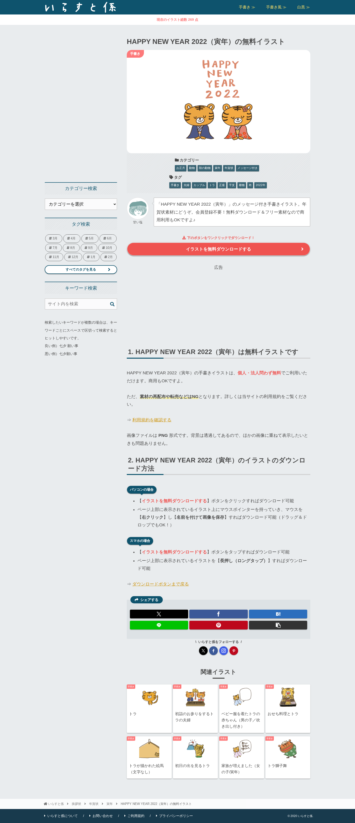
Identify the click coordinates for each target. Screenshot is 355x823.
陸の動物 (205, 168)
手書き (175, 185)
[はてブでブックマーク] (278, 614)
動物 (192, 168)
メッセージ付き (247, 168)
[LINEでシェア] (159, 625)
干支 (232, 185)
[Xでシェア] (159, 614)
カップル (199, 185)
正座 (222, 185)
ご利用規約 (136, 816)
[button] (278, 625)
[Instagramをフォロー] (223, 650)
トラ (212, 185)
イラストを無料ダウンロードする (218, 249)
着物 (242, 185)
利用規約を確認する (151, 420)
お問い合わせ (102, 816)
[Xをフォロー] (203, 650)
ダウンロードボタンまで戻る (160, 584)
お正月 (180, 168)
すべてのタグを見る (81, 269)
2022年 (260, 185)
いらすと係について (62, 816)
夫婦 (186, 185)
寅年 (217, 168)
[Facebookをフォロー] (213, 650)
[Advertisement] (218, 305)
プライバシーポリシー (176, 816)
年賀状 (229, 168)
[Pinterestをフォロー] (233, 650)
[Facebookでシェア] (218, 614)
